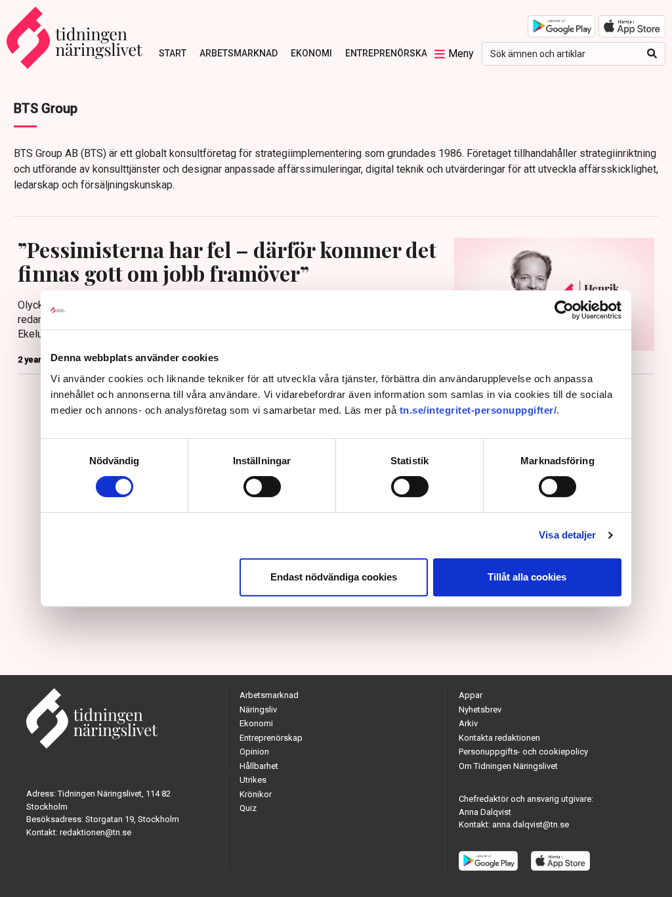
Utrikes (253, 780)
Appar (470, 695)
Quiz (248, 808)
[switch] (262, 486)
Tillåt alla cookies (527, 576)
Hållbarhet (259, 766)
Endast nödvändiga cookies (333, 576)
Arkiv (468, 723)
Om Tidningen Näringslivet (508, 766)
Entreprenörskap (389, 53)
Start (172, 53)
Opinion (254, 751)
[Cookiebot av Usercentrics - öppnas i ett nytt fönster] (564, 310)
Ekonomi (311, 53)
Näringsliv (258, 709)
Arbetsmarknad (239, 53)
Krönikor (256, 794)
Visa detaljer (567, 534)
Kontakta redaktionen (499, 738)
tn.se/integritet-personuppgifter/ (478, 410)
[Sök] (652, 54)
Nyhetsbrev (480, 709)
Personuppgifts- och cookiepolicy (523, 751)
